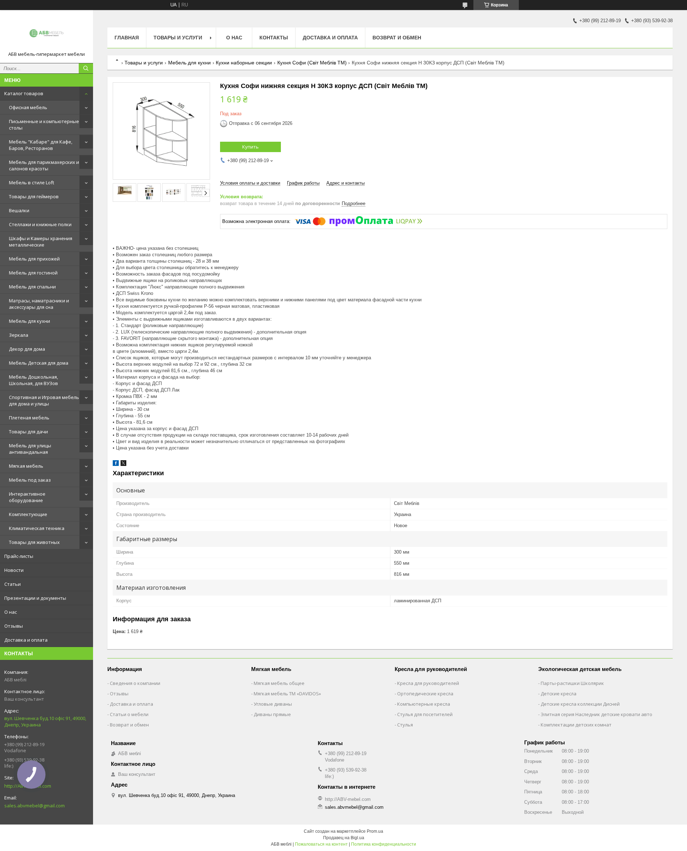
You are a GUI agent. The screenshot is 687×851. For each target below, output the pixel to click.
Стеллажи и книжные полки (40, 224)
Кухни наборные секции (244, 62)
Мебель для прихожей (34, 259)
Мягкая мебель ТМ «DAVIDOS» (287, 693)
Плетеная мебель (29, 417)
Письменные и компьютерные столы (44, 124)
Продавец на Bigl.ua (343, 837)
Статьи (12, 584)
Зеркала (18, 335)
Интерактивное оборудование (27, 497)
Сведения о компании (135, 683)
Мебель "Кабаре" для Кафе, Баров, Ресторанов (40, 144)
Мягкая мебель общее (279, 683)
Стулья (405, 724)
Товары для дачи (28, 431)
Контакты (273, 37)
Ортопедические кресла (425, 693)
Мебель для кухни (29, 321)
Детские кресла (558, 693)
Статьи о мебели (129, 714)
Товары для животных (34, 542)
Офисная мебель (28, 107)
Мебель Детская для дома (38, 363)
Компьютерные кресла (423, 704)
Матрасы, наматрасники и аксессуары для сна (39, 303)
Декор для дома (27, 349)
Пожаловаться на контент (321, 844)
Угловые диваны (273, 704)
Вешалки (19, 210)
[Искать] (86, 68)
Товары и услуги (178, 37)
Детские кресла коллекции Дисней (580, 704)
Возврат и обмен (396, 37)
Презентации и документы (35, 598)
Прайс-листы (18, 556)
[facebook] (116, 464)
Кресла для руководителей (428, 683)
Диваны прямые (272, 714)
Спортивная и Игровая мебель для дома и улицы (44, 400)
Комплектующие (28, 514)
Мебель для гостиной (33, 272)
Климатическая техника (36, 528)
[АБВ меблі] (46, 33)
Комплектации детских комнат (576, 724)
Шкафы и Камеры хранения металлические (40, 241)
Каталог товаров (23, 93)
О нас (10, 612)
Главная (126, 37)
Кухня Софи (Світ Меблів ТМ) (312, 62)
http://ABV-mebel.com (348, 799)
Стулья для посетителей (425, 714)
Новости (14, 570)
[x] (123, 464)
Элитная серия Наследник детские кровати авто (596, 714)
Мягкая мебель (26, 466)
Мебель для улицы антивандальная (30, 448)
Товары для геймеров (34, 196)
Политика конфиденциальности (383, 844)
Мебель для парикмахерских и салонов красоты (44, 165)
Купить (250, 147)
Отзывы (13, 626)
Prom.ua (375, 831)
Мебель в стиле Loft (31, 182)
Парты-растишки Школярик (572, 683)
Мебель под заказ (30, 480)
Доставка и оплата (26, 640)
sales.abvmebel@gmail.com (34, 805)
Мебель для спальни (32, 286)
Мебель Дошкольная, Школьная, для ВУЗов (33, 380)
